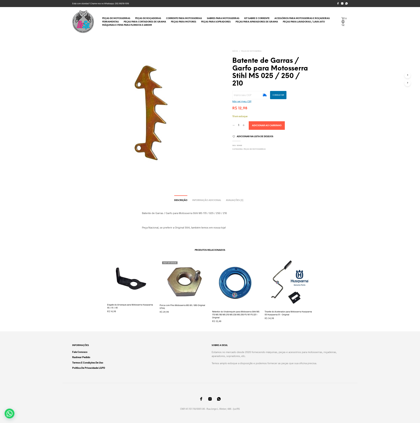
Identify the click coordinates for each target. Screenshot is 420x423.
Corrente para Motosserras (184, 18)
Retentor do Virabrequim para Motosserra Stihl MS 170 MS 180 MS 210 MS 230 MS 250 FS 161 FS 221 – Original (235, 314)
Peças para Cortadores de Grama (145, 22)
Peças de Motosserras (116, 18)
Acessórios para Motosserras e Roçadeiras (302, 18)
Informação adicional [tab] (206, 200)
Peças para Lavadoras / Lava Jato (304, 22)
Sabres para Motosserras (223, 18)
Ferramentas (110, 22)
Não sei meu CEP (242, 101)
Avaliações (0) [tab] (234, 200)
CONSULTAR (278, 95)
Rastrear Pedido (81, 357)
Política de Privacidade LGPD (88, 367)
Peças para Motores (183, 22)
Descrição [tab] (180, 200)
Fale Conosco (79, 351)
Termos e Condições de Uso (87, 362)
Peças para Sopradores (216, 22)
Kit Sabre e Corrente (257, 18)
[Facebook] (338, 3)
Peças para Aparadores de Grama (257, 22)
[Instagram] (342, 3)
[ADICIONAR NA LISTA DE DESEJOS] (131, 294)
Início (235, 51)
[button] (344, 18)
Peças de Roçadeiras (148, 18)
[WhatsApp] (346, 3)
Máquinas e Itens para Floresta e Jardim (127, 25)
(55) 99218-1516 (122, 3)
